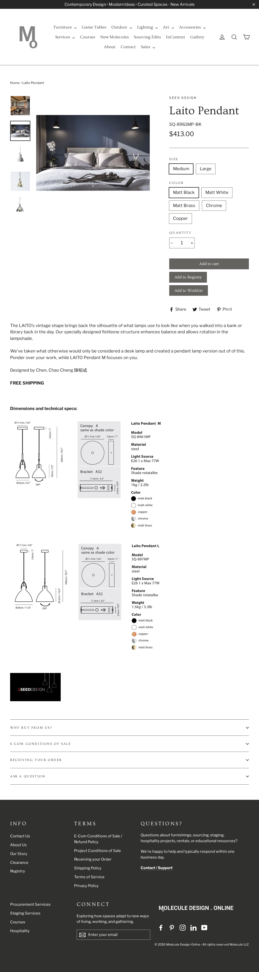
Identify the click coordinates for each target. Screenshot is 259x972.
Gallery (197, 37)
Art (166, 27)
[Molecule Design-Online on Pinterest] (172, 927)
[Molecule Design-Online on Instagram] (183, 927)
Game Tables (94, 27)
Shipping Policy (87, 868)
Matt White (216, 192)
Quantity (180, 232)
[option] (92, 153)
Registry (17, 871)
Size (173, 159)
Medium (181, 168)
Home (15, 83)
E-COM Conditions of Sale (40, 744)
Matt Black (184, 192)
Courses (87, 37)
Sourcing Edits (147, 37)
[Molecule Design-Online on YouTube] (204, 927)
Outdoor (119, 27)
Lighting (145, 27)
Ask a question (27, 776)
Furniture (63, 27)
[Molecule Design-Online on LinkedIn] (193, 927)
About (110, 46)
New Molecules (114, 37)
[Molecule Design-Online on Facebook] (161, 927)
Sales (146, 46)
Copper (180, 218)
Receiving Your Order (36, 760)
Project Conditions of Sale (97, 850)
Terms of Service (89, 877)
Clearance (19, 862)
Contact (128, 46)
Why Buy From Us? (31, 727)
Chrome (214, 205)
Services (63, 37)
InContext (175, 37)
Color (176, 183)
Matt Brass (184, 205)
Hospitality (20, 931)
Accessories (190, 27)
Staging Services (25, 913)
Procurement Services (30, 904)
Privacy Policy (86, 885)
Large (205, 168)
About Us (18, 845)
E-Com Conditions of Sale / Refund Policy (98, 839)
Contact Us (20, 836)
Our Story (18, 853)
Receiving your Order (93, 859)
